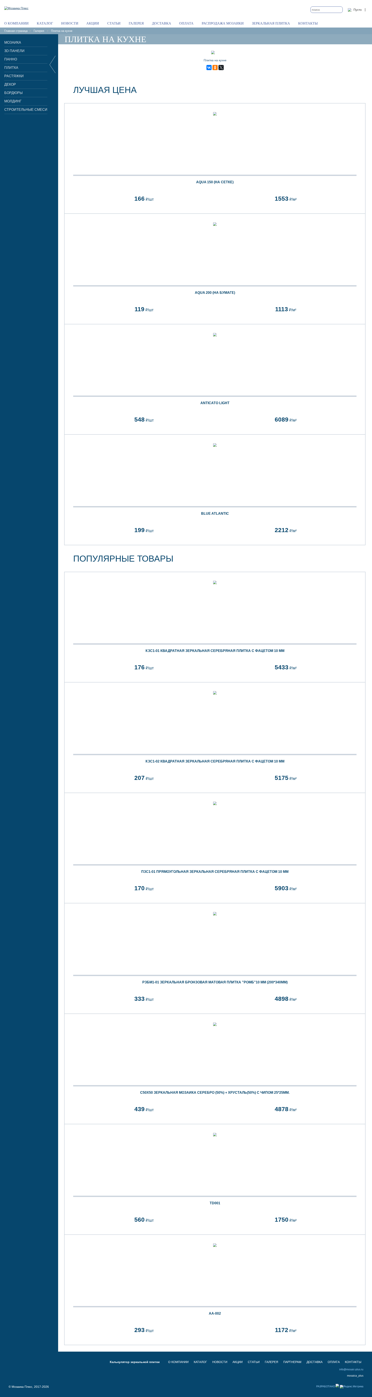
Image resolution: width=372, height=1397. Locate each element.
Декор (10, 84)
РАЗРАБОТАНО (326, 1386)
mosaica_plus (355, 1375)
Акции (92, 23)
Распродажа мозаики (223, 23)
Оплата (186, 23)
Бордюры (13, 93)
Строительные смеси (25, 109)
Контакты (308, 23)
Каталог (45, 23)
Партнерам (292, 1362)
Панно (10, 59)
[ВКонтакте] (209, 67)
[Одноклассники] (215, 67)
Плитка (11, 67)
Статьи (114, 23)
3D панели (14, 51)
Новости (69, 23)
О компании (16, 23)
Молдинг (13, 101)
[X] (221, 67)
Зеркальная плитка (271, 23)
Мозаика (12, 42)
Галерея (136, 23)
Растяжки (14, 76)
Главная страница (16, 30)
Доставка (161, 23)
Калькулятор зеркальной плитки (135, 1362)
